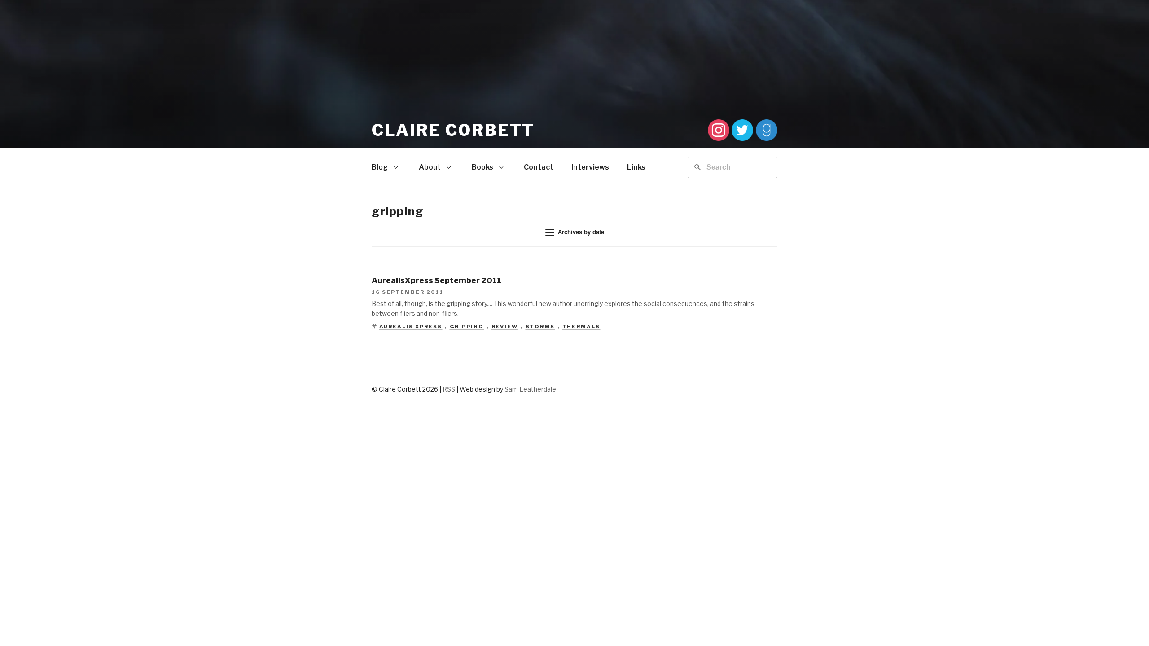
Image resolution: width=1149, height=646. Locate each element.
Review (504, 326)
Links (636, 167)
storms (540, 326)
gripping (467, 326)
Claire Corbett (453, 130)
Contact (538, 167)
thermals (581, 326)
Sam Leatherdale (530, 389)
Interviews (590, 167)
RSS (449, 389)
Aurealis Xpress (411, 326)
